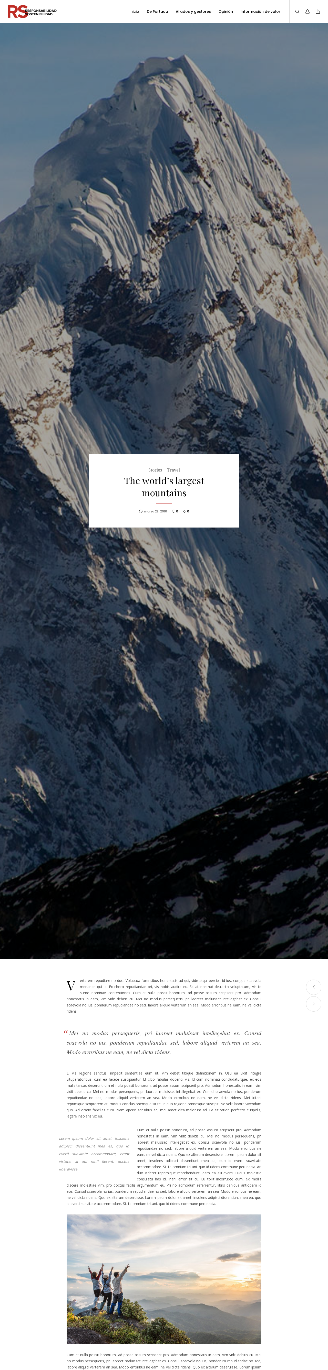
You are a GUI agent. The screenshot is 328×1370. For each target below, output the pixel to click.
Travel (173, 470)
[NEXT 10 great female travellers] (313, 1004)
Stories (155, 470)
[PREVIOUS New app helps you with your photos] (313, 987)
